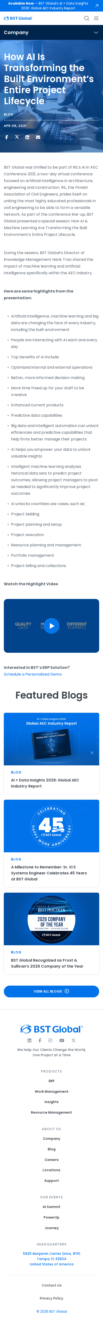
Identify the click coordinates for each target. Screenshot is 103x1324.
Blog (52, 1149)
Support (51, 1180)
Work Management (52, 1091)
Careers (52, 1160)
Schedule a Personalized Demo (33, 674)
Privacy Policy (51, 1298)
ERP (52, 1081)
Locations (51, 1170)
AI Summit (51, 1207)
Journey (52, 1228)
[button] (51, 626)
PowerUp (51, 1217)
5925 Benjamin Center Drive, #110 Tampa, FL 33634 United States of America (51, 1259)
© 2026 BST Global (51, 1311)
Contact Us (52, 1285)
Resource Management (51, 1112)
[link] (51, 6)
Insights (52, 1102)
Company (51, 1138)
